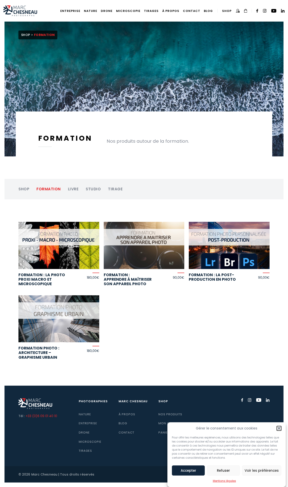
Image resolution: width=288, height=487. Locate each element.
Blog (208, 11)
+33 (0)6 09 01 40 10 (41, 416)
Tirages (151, 11)
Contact (191, 11)
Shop (227, 10)
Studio (93, 189)
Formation (48, 189)
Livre (73, 189)
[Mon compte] (238, 11)
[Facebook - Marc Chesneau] (257, 11)
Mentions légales (224, 481)
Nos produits (170, 414)
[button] (279, 428)
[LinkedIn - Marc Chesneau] (283, 11)
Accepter (188, 470)
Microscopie (128, 11)
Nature (90, 11)
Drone (106, 11)
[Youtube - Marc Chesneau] (273, 11)
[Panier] (245, 11)
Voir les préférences (262, 470)
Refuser (223, 470)
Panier (164, 432)
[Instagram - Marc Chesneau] (265, 11)
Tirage (115, 189)
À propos (170, 11)
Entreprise (70, 11)
